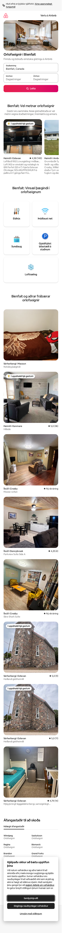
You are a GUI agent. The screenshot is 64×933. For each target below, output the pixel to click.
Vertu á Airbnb (48, 15)
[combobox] (31, 69)
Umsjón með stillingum (31, 913)
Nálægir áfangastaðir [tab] (14, 826)
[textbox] (17, 79)
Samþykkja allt (31, 898)
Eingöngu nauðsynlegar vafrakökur (31, 906)
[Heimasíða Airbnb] (6, 15)
